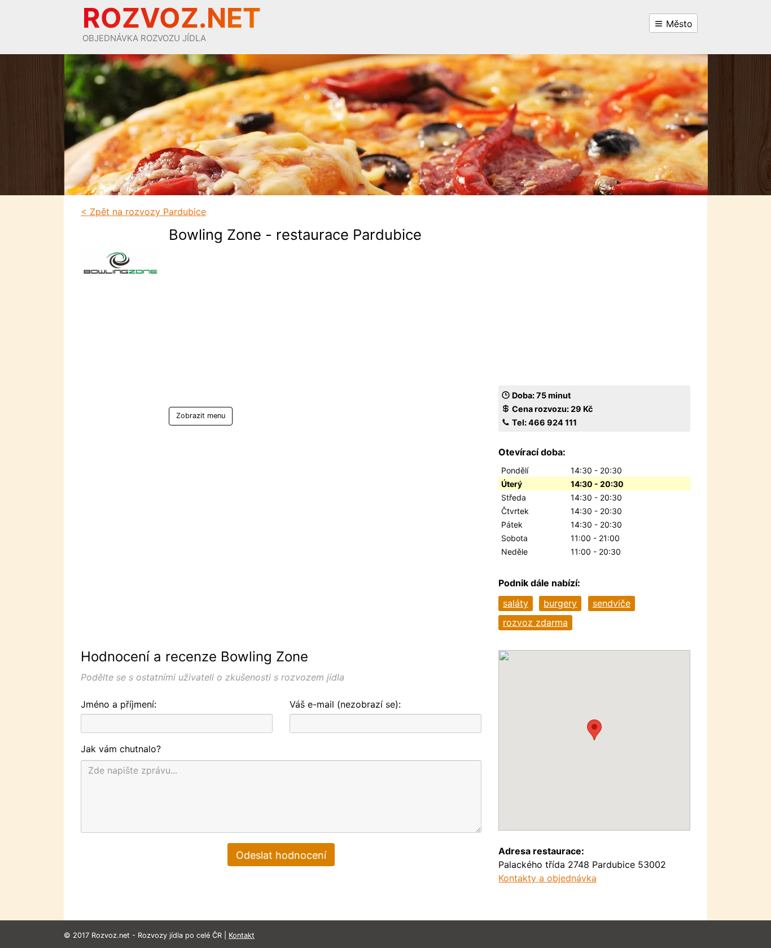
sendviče (611, 603)
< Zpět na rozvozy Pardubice (143, 211)
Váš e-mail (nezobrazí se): (345, 704)
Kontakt (242, 935)
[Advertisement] (295, 328)
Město (678, 23)
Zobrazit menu (200, 415)
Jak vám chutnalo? (121, 748)
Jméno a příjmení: (118, 704)
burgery (560, 603)
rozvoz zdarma (535, 622)
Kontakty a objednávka (547, 878)
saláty (515, 603)
